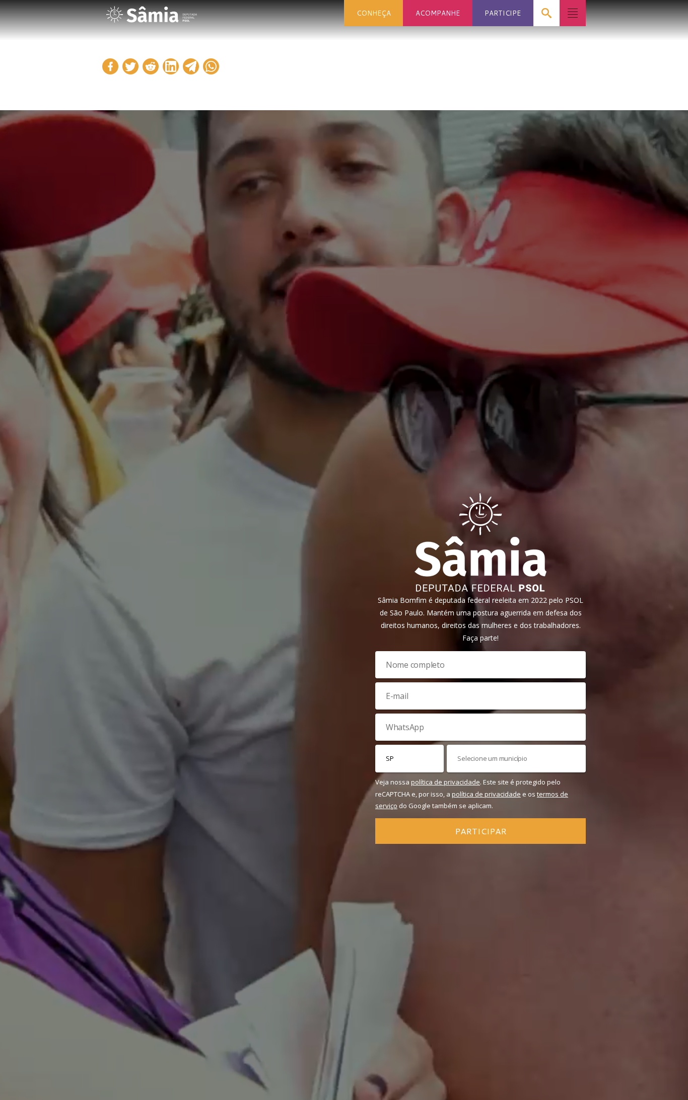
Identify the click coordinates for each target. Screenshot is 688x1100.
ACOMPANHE (438, 13)
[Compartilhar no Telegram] (191, 66)
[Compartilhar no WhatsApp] (211, 66)
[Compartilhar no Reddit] (151, 66)
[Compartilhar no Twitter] (130, 66)
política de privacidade (445, 782)
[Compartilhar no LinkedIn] (171, 66)
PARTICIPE (503, 13)
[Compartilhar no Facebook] (110, 66)
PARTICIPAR (481, 831)
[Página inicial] (151, 11)
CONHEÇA (374, 13)
